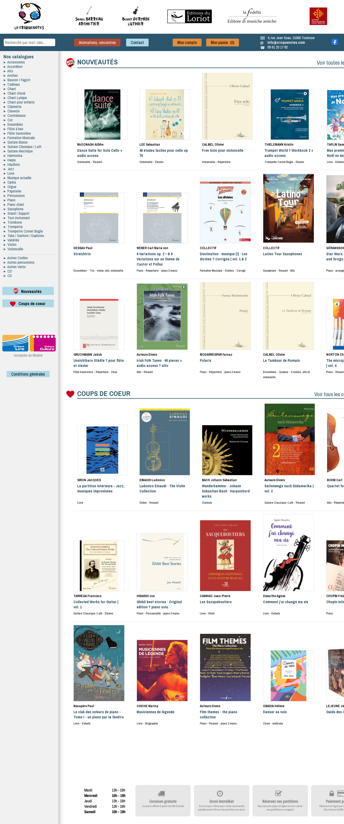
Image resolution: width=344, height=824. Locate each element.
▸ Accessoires (14, 62)
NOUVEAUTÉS (97, 62)
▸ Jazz (9, 168)
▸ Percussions (14, 195)
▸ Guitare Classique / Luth (22, 146)
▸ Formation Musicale (19, 137)
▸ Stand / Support (16, 213)
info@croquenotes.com (286, 42)
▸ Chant (10, 88)
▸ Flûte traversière (17, 133)
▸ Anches (11, 75)
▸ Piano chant (14, 204)
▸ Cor (8, 119)
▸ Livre (9, 173)
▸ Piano (9, 200)
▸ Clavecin (12, 111)
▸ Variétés (11, 240)
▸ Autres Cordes (16, 257)
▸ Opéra (10, 182)
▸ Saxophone (13, 208)
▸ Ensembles (13, 124)
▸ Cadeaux (12, 84)
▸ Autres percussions (19, 262)
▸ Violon (10, 244)
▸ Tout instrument (17, 217)
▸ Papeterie (12, 191)
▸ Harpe (10, 160)
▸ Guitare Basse (16, 142)
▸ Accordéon (13, 66)
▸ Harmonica (13, 155)
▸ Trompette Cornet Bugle (23, 231)
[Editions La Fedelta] (252, 26)
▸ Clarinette (13, 106)
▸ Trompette (13, 226)
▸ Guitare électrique (18, 151)
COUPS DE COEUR (103, 393)
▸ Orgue (10, 186)
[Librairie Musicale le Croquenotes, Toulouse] (189, 21)
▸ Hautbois (12, 164)
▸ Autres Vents (15, 266)
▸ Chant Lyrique (15, 97)
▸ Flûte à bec (13, 128)
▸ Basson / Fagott (17, 79)
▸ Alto (8, 71)
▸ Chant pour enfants (19, 102)
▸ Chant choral (14, 93)
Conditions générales (28, 374)
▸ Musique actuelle (17, 177)
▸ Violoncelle (13, 248)
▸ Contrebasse (15, 115)
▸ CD (8, 271)
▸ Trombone (13, 222)
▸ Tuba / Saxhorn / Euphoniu (24, 235)
